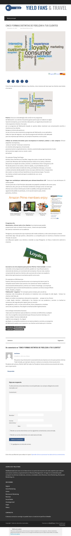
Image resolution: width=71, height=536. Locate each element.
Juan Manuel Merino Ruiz (26, 28)
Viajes (7, 505)
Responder (11, 371)
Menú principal (11, 18)
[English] (51, 74)
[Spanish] (64, 74)
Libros (7, 491)
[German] (61, 74)
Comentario (13, 392)
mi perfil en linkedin (45, 516)
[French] (57, 74)
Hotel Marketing (20, 327)
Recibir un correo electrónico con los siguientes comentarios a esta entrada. (32, 431)
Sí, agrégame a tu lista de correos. (21, 444)
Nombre (12, 415)
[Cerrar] (60, 529)
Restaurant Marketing (12, 494)
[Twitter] (8, 81)
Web (19, 426)
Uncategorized (19, 329)
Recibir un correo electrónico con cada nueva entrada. (26, 435)
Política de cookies (15, 534)
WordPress (52, 523)
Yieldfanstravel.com (11, 471)
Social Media (9, 499)
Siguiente (60, 340)
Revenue (8, 497)
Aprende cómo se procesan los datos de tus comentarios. (48, 454)
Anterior (10, 340)
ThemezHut (62, 525)
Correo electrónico (13, 422)
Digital (8, 486)
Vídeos (7, 507)
